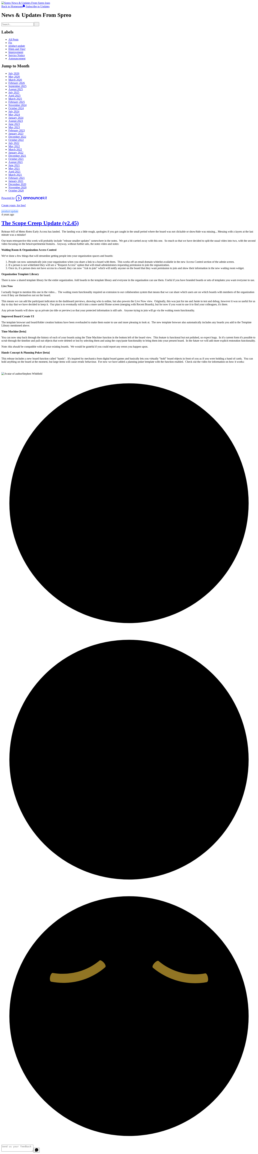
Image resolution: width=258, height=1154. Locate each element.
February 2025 (16, 101)
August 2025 (15, 89)
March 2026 (15, 79)
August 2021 (15, 162)
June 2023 (14, 124)
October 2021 (16, 158)
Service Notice (16, 55)
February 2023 (16, 130)
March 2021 (15, 174)
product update (16, 45)
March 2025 (15, 98)
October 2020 (16, 190)
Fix (10, 42)
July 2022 (13, 143)
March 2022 (15, 149)
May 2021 (14, 168)
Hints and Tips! (16, 48)
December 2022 (17, 136)
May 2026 (14, 76)
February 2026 (16, 82)
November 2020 (17, 187)
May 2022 (14, 146)
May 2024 (14, 114)
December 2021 (17, 155)
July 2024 (13, 111)
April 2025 (14, 95)
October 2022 (16, 139)
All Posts (13, 39)
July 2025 (13, 92)
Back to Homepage (12, 6)
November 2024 (17, 105)
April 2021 (14, 171)
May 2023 (14, 127)
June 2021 (14, 165)
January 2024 (15, 117)
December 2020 (17, 184)
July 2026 (13, 73)
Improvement (15, 52)
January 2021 (15, 181)
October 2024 (16, 108)
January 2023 (15, 133)
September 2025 (17, 86)
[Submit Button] (36, 24)
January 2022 (15, 152)
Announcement (16, 58)
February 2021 (16, 177)
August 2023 (15, 120)
